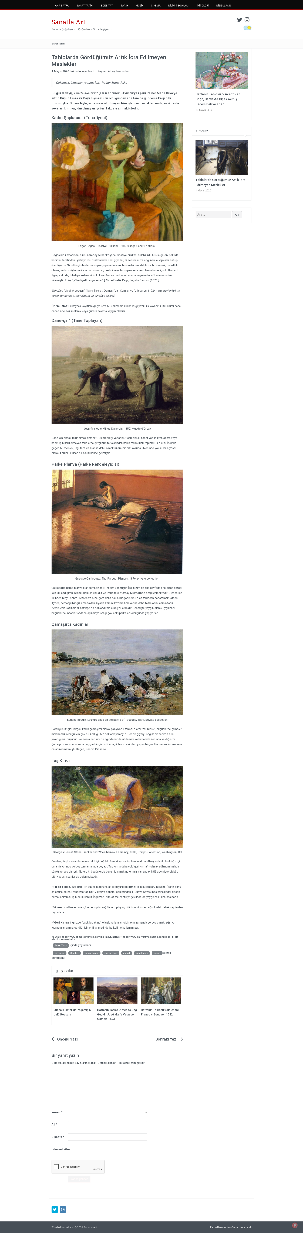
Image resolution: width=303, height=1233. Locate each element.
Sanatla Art (69, 22)
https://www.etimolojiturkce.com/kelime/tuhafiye (91, 936)
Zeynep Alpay (106, 71)
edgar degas (92, 953)
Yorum (57, 1112)
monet (126, 953)
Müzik (139, 5)
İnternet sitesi (61, 1149)
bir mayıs (59, 953)
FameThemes (218, 1227)
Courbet (74, 953)
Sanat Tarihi (84, 5)
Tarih (124, 5)
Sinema (156, 5)
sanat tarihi (142, 953)
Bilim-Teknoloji (178, 5)
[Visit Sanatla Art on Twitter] (239, 20)
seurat (157, 953)
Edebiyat (107, 5)
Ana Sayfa (62, 5)
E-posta (58, 1137)
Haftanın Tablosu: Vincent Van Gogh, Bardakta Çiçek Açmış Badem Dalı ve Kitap (218, 99)
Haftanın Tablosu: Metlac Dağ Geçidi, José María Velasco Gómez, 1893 (117, 1014)
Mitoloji (203, 5)
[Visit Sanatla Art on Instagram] (247, 20)
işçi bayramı (111, 953)
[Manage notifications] (295, 1225)
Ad (54, 1124)
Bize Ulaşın (223, 5)
